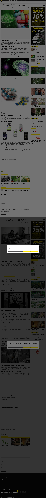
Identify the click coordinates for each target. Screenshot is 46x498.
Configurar (16, 251)
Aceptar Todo (30, 251)
